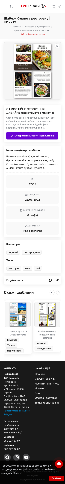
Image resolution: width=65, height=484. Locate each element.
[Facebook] (7, 457)
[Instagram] (16, 457)
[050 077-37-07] (11, 6)
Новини (39, 388)
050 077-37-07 (12, 440)
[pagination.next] (58, 292)
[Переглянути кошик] (54, 6)
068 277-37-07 (12, 449)
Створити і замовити (34, 135)
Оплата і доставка (46, 397)
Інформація (42, 368)
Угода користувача (47, 402)
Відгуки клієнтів (45, 378)
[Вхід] (59, 6)
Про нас (40, 374)
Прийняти (56, 478)
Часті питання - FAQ (47, 383)
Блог (38, 393)
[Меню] (5, 7)
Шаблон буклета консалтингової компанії (47, 334)
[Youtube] (26, 457)
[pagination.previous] (52, 292)
